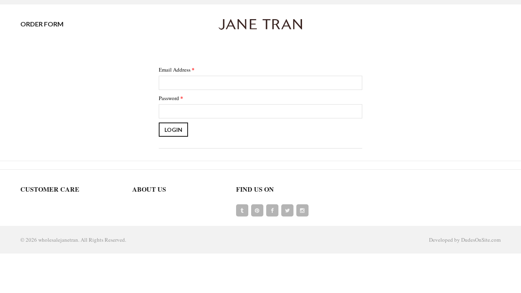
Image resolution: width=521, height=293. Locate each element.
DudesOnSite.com (481, 239)
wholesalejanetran (58, 239)
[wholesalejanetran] (260, 24)
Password (171, 98)
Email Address (177, 69)
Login (173, 129)
